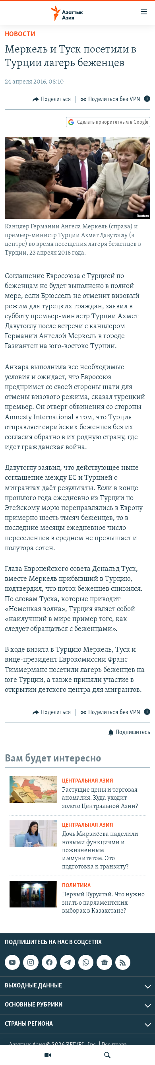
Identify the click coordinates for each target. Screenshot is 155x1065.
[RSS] (122, 962)
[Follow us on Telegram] (67, 962)
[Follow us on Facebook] (49, 962)
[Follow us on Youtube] (12, 962)
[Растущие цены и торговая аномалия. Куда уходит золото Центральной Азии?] (33, 789)
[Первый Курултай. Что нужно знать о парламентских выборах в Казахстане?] (33, 894)
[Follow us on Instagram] (30, 962)
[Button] (52, 99)
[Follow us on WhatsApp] (85, 962)
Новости (20, 34)
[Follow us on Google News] (104, 962)
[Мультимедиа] (48, 1055)
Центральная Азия (87, 781)
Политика (76, 886)
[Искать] (107, 1055)
